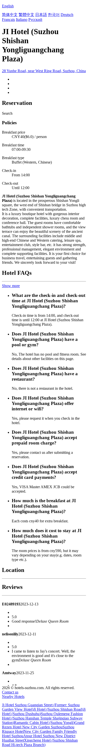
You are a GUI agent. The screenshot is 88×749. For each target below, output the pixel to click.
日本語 (41, 15)
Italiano (21, 19)
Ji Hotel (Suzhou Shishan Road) (58, 709)
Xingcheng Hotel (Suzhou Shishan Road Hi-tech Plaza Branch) (40, 742)
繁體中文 (26, 15)
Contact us (10, 692)
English (8, 6)
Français (8, 19)
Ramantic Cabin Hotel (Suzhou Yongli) (44, 723)
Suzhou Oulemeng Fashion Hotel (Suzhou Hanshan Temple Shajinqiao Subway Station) (42, 718)
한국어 (54, 15)
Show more (11, 286)
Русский (35, 19)
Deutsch (67, 15)
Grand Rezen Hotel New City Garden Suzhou (43, 725)
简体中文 (10, 15)
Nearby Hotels (13, 696)
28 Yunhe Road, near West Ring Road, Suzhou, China (44, 71)
